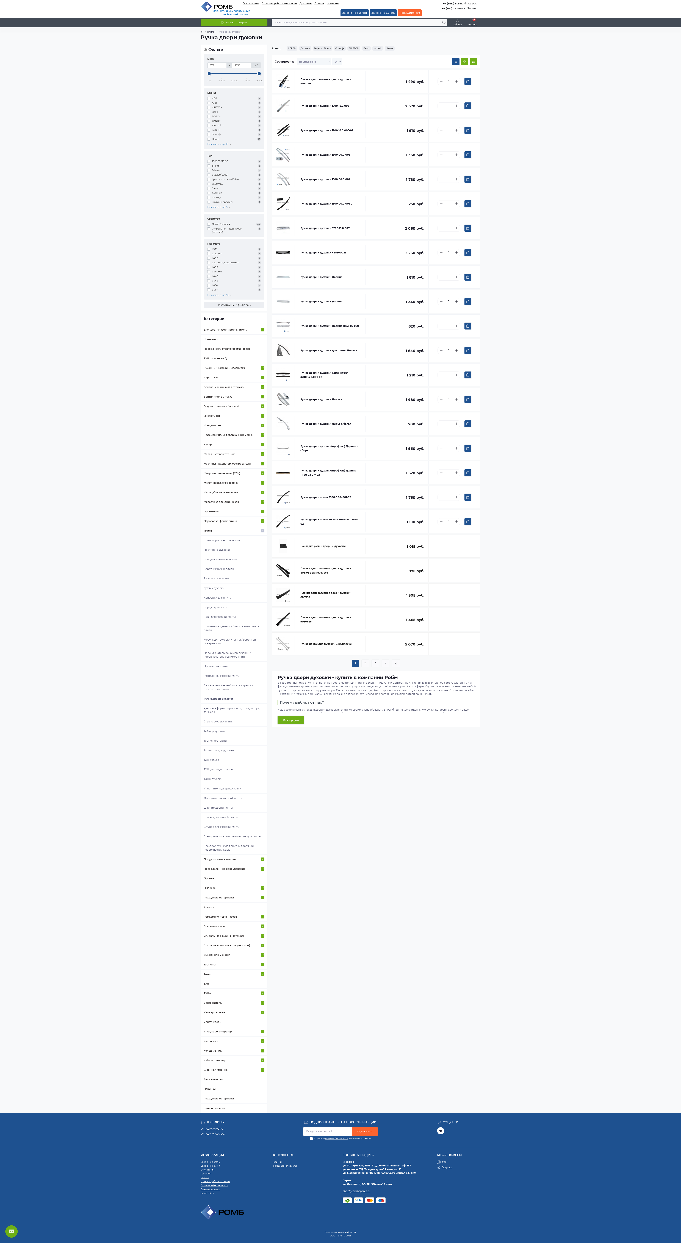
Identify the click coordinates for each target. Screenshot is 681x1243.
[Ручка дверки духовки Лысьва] (283, 399)
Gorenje (339, 48)
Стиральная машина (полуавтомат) (227, 945)
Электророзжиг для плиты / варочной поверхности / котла (229, 847)
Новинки (210, 1089)
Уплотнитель (212, 1022)
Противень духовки (217, 549)
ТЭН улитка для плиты (218, 769)
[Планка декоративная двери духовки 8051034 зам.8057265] (283, 570)
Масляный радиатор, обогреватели (227, 463)
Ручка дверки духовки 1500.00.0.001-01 (326, 203)
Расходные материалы (219, 897)
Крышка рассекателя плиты (222, 540)
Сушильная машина (217, 955)
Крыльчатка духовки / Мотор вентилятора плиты (231, 628)
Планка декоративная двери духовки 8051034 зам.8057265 (325, 570)
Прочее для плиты (216, 666)
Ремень (209, 907)
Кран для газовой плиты (220, 616)
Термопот (210, 964)
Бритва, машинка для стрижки (224, 387)
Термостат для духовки (219, 750)
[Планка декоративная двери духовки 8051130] (283, 595)
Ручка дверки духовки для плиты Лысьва (328, 350)
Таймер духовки (214, 731)
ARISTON (354, 48)
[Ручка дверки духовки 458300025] (283, 252)
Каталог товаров (215, 1108)
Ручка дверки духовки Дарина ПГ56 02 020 (329, 326)
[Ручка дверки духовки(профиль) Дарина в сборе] (283, 448)
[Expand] (262, 329)
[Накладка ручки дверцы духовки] (283, 546)
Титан (207, 974)
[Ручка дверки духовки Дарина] (283, 277)
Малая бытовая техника (219, 454)
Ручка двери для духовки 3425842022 (325, 644)
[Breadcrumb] (202, 31)
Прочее (209, 878)
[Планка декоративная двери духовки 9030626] (283, 619)
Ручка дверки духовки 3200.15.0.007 (325, 228)
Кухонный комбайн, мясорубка (224, 368)
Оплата (319, 3)
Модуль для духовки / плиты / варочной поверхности (230, 641)
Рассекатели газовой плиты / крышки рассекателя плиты (228, 687)
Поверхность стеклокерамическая (227, 348)
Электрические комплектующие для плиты (232, 836)
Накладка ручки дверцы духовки (323, 546)
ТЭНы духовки (213, 779)
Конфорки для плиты (217, 597)
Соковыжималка (214, 926)
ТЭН (206, 983)
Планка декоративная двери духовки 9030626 (325, 619)
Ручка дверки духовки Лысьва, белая (325, 423)
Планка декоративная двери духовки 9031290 (325, 81)
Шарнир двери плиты (218, 807)
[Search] (444, 22)
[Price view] (455, 62)
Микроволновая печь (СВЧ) (222, 473)
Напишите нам (409, 12)
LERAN (292, 48)
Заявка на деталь (383, 12)
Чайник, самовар (215, 1060)
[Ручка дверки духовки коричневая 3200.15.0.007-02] (283, 375)
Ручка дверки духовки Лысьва (321, 399)
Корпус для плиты (216, 607)
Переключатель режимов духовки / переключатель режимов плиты (227, 654)
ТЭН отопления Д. (215, 358)
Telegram (447, 1167)
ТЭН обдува (211, 759)
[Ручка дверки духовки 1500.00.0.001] (283, 179)
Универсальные (214, 1012)
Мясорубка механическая (221, 492)
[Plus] (456, 81)
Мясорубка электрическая (221, 502)
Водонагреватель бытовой (221, 406)
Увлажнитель (213, 1002)
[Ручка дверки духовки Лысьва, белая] (283, 424)
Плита (210, 31)
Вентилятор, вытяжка (218, 396)
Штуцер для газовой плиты (222, 826)
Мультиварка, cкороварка (221, 482)
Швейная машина (216, 1069)
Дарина (305, 48)
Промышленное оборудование (224, 868)
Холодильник (213, 1050)
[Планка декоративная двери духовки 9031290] (283, 81)
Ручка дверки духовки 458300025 (323, 252)
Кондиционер (213, 425)
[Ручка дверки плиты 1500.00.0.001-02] (283, 497)
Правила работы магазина (279, 3)
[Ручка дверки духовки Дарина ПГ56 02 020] (283, 326)
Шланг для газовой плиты (221, 817)
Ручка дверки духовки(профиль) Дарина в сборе (329, 448)
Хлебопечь (211, 1041)
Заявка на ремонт (354, 12)
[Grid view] (464, 62)
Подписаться (364, 1131)
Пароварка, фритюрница (220, 521)
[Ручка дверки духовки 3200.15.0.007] (283, 228)
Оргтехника (212, 511)
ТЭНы (207, 993)
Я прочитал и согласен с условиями (342, 1138)
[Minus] (441, 81)
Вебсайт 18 (350, 1232)
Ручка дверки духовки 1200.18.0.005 (324, 105)
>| (396, 663)
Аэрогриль (211, 377)
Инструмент (212, 415)
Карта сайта (207, 1193)
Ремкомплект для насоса (220, 916)
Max (444, 1162)
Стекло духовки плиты (218, 721)
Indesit (378, 48)
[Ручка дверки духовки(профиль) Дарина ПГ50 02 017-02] (283, 473)
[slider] (209, 73)
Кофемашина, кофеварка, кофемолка (228, 435)
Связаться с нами (210, 1189)
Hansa (389, 48)
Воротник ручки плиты (219, 569)
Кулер (208, 444)
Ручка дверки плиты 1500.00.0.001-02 (325, 497)
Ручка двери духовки (218, 698)
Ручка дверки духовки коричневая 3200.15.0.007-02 (324, 375)
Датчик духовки (214, 588)
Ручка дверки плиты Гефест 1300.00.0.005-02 (329, 521)
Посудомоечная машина (220, 859)
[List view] (473, 62)
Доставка (306, 3)
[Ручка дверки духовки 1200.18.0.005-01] (283, 130)
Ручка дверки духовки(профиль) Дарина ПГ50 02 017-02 (328, 472)
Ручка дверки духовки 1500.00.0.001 (325, 179)
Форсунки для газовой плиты (223, 798)
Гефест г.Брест (322, 48)
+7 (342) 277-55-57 (453, 8)
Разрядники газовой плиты (222, 675)
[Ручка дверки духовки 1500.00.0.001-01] (283, 204)
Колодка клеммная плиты (220, 559)
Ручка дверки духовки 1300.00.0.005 (325, 154)
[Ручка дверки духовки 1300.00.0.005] (283, 155)
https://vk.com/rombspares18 (440, 1130)
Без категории (213, 1079)
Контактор (211, 339)
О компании (251, 3)
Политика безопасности (336, 1138)
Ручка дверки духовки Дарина (321, 277)
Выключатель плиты (217, 578)
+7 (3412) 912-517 (453, 3)
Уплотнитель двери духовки (222, 788)
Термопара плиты (215, 740)
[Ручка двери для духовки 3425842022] (283, 644)
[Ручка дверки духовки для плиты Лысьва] (283, 350)
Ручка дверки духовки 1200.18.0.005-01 (326, 130)
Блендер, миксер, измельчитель (225, 329)
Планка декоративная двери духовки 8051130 (325, 595)
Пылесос (209, 888)
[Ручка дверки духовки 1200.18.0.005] (283, 106)
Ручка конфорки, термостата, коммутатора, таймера (232, 710)
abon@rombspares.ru (356, 1191)
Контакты (333, 3)
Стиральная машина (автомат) (224, 935)
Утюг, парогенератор (218, 1031)
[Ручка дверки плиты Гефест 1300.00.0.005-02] (283, 522)
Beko (366, 48)
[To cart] (467, 81)
